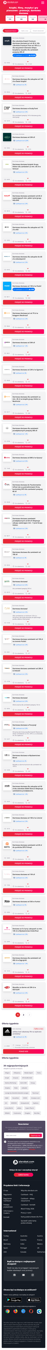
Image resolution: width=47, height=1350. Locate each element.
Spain (6, 1248)
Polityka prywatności (8, 1206)
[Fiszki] (7, 286)
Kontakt (6, 1217)
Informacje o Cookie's (8, 1212)
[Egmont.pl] (7, 369)
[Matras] (7, 342)
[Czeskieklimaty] (7, 485)
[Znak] (7, 786)
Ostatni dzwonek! (38, 31)
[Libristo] (7, 137)
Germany (7, 1244)
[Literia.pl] (7, 818)
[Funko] (7, 901)
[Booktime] (7, 698)
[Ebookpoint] (7, 256)
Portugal (23, 1248)
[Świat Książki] (7, 79)
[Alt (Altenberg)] (7, 227)
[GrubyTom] (7, 108)
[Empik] (7, 41)
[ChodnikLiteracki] (7, 428)
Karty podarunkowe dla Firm (32, 1217)
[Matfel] (7, 845)
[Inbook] (7, 668)
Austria (40, 1236)
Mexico (40, 1244)
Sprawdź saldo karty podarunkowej (28, 1222)
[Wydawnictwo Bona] (7, 755)
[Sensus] (7, 164)
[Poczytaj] (7, 725)
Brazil (6, 1240)
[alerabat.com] (10, 2)
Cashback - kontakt (28, 1205)
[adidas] (7, 1031)
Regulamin (8, 1194)
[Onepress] (7, 518)
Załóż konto (23, 1174)
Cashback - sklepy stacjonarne (27, 1199)
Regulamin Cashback (8, 1199)
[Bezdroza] (7, 313)
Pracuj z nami (26, 1213)
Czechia (23, 1240)
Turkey (6, 1236)
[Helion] (7, 196)
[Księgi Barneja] (7, 608)
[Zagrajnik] (7, 958)
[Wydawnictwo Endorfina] (7, 928)
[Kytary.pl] (7, 457)
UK (38, 1248)
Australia (23, 1236)
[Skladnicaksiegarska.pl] (7, 581)
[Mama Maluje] (7, 874)
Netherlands (42, 1252)
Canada (23, 1252)
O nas (6, 1190)
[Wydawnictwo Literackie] (7, 552)
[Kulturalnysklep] (7, 639)
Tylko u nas (24, 31)
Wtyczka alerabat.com (29, 1190)
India (22, 1244)
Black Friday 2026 (27, 1209)
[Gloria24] (7, 987)
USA (5, 1252)
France (39, 1240)
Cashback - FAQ (27, 1194)
